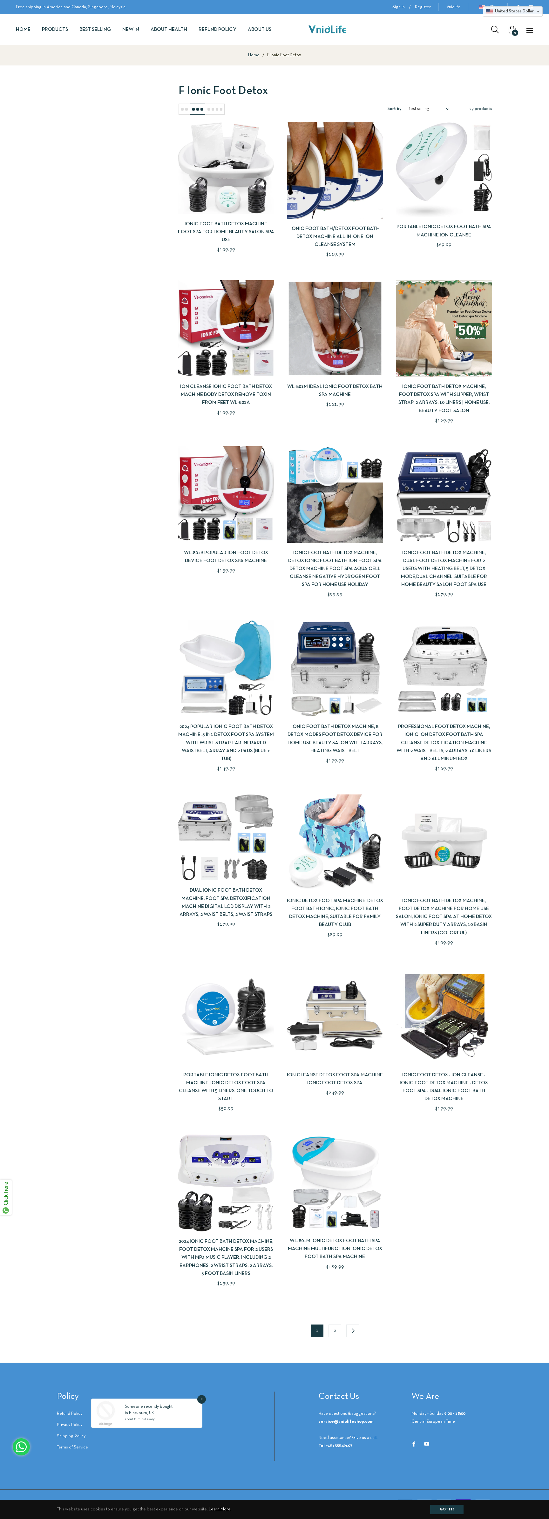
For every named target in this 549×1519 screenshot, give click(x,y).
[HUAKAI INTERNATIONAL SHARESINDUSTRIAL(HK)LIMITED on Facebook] (414, 1444)
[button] (513, 11)
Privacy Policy (69, 1425)
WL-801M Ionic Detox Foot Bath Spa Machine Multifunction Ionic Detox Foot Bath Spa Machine (335, 1249)
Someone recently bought (149, 1407)
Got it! (447, 1509)
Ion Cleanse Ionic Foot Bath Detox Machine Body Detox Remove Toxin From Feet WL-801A (226, 395)
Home (254, 55)
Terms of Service (72, 1447)
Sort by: (395, 109)
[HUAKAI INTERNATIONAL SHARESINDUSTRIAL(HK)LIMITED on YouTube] (426, 1444)
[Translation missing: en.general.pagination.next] (352, 1331)
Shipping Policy (71, 1436)
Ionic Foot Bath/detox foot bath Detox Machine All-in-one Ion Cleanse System (335, 237)
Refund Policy (69, 1414)
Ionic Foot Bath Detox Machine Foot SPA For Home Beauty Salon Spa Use (226, 232)
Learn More (220, 1509)
